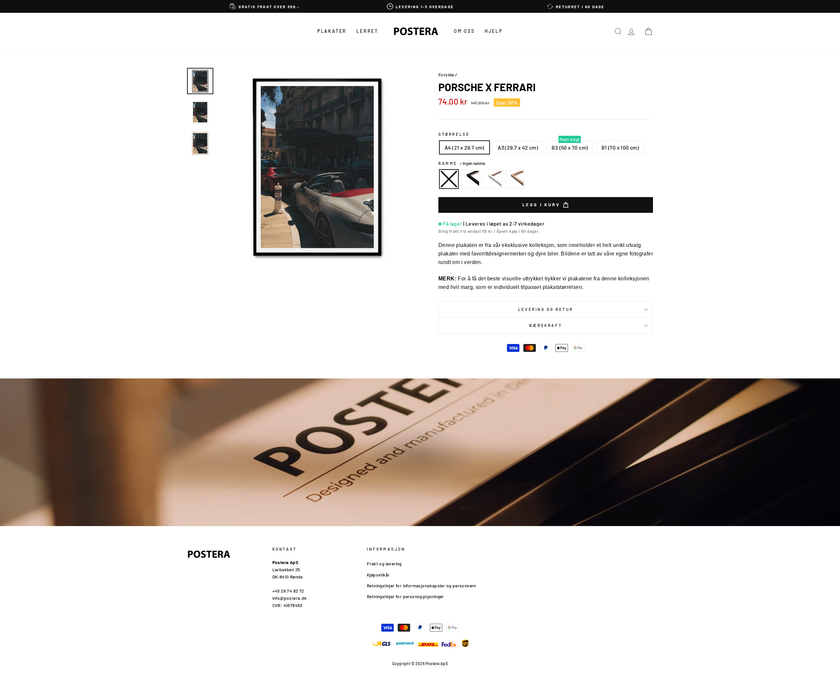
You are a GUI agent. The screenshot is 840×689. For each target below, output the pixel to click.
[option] (265, 6)
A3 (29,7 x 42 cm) (518, 147)
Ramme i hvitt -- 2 (493, 179)
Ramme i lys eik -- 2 (515, 179)
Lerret (367, 31)
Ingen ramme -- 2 (449, 179)
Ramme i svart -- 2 (471, 179)
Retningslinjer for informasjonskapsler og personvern (421, 585)
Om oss (464, 31)
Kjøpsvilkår (378, 575)
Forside (446, 74)
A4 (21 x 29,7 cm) (464, 147)
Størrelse (454, 134)
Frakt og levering (384, 563)
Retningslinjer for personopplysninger (405, 596)
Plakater (331, 31)
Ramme (461, 163)
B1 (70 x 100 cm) (620, 147)
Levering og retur (545, 309)
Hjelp (494, 31)
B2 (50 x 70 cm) (570, 147)
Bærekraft (545, 325)
